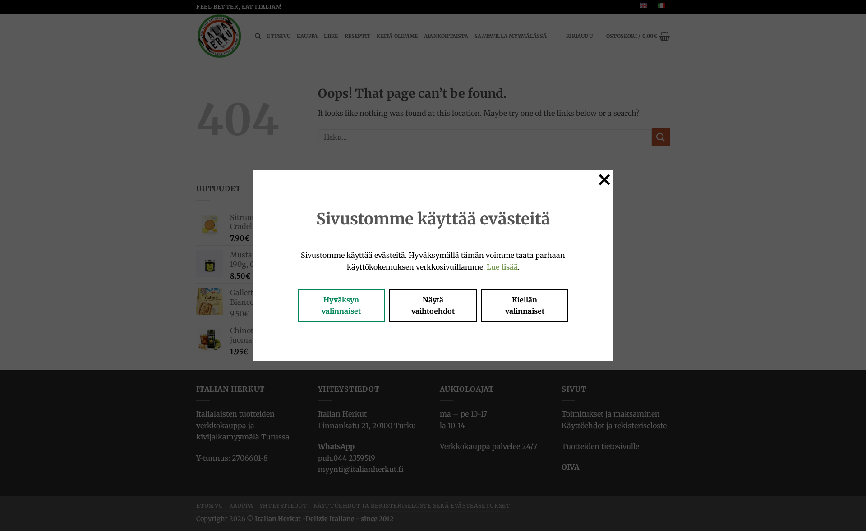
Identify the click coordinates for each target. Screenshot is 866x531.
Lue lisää (502, 266)
